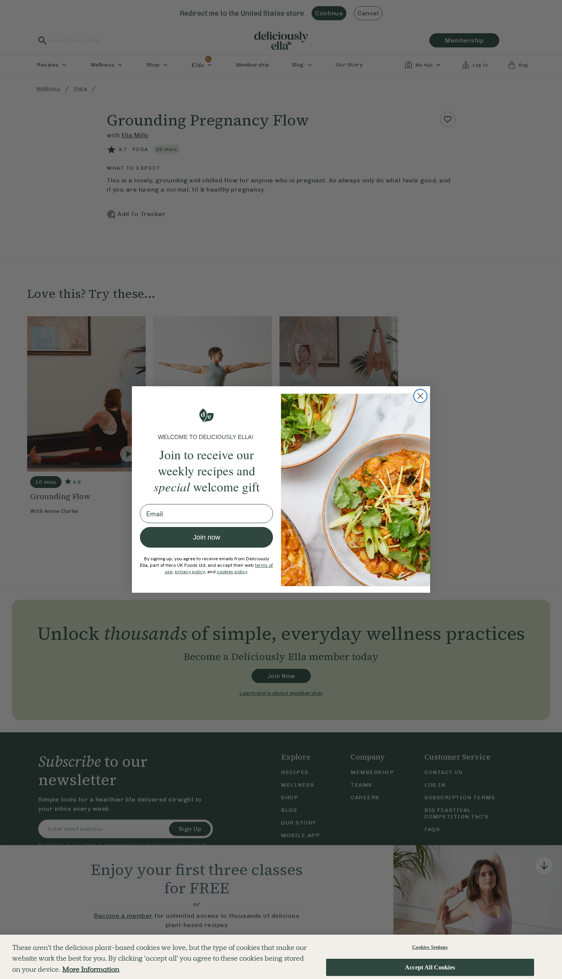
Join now (206, 537)
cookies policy (232, 572)
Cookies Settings (430, 947)
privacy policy (190, 572)
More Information (90, 969)
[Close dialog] (420, 396)
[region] (281, 957)
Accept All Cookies (430, 967)
